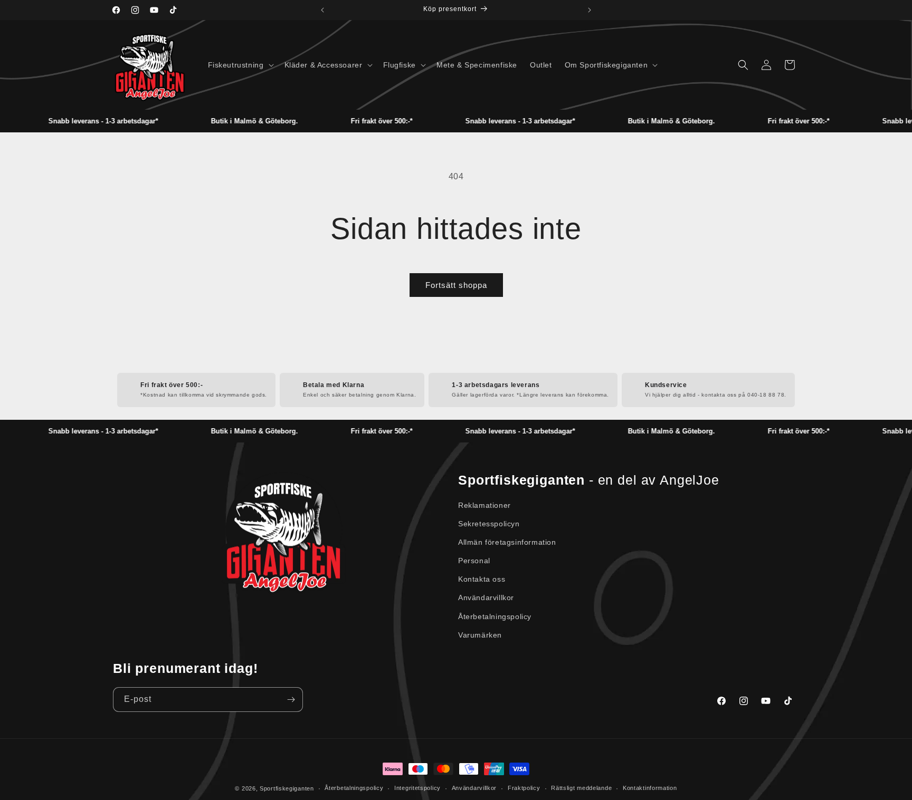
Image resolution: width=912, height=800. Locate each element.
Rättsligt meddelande (581, 788)
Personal (474, 560)
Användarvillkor (486, 597)
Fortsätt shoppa (456, 285)
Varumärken (480, 635)
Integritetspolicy (417, 788)
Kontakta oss (481, 579)
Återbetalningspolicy (494, 616)
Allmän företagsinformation (507, 542)
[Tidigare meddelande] (322, 10)
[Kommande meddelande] (589, 10)
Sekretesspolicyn (489, 523)
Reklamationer (484, 505)
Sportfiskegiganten (287, 788)
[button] (240, 65)
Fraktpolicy (524, 788)
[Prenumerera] (290, 699)
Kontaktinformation (650, 788)
